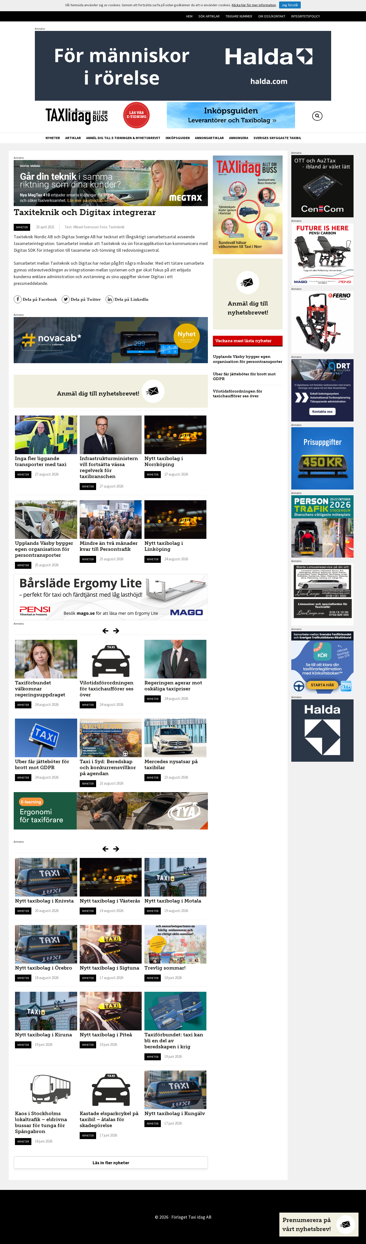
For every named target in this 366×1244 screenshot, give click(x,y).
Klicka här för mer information (254, 5)
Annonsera (238, 138)
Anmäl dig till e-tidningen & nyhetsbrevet (123, 138)
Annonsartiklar (209, 138)
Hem (189, 16)
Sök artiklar (209, 16)
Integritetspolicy (305, 16)
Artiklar (73, 138)
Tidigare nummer (239, 16)
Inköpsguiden (178, 138)
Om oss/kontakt (271, 16)
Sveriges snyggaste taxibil (277, 138)
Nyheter (53, 138)
